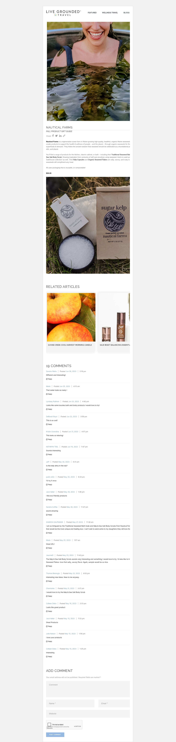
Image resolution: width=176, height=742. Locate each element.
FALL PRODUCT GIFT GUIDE (59, 131)
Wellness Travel (110, 13)
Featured (92, 13)
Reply (50, 379)
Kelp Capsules (78, 160)
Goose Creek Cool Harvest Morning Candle (70, 345)
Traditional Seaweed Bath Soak (123, 155)
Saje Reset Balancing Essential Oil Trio (120, 345)
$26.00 (48, 173)
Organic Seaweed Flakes (97, 160)
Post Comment (55, 734)
